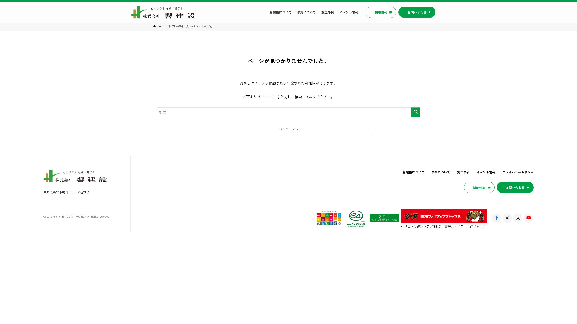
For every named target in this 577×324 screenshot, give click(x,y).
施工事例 (463, 172)
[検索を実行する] (415, 112)
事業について (440, 172)
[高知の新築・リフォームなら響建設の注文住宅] (163, 12)
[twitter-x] (507, 218)
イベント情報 (485, 172)
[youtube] (528, 218)
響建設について (414, 172)
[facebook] (496, 218)
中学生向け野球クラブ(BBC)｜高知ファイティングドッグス (443, 226)
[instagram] (517, 218)
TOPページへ (288, 128)
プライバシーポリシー (518, 172)
